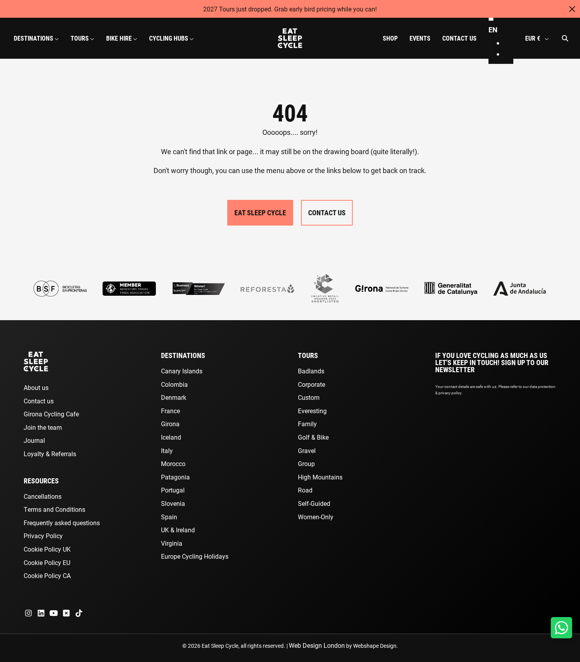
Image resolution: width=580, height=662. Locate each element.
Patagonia (175, 477)
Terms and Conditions (54, 509)
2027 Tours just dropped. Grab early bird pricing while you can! (290, 9)
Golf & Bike (313, 437)
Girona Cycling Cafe (51, 414)
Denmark (173, 397)
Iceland (171, 437)
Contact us (39, 401)
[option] (508, 43)
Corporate (311, 384)
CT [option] (508, 54)
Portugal (173, 490)
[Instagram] (28, 613)
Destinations (183, 355)
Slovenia (173, 503)
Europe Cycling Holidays (194, 556)
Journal (34, 440)
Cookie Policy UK (47, 549)
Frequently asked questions (62, 522)
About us (36, 387)
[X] (66, 613)
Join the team (43, 427)
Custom (309, 397)
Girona (170, 424)
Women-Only (315, 517)
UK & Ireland (178, 530)
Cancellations (43, 496)
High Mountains (320, 477)
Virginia (171, 543)
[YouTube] (53, 613)
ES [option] (508, 43)
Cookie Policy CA (47, 575)
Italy (167, 450)
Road (305, 490)
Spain (169, 517)
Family (307, 424)
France (170, 411)
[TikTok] (79, 613)
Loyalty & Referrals (50, 453)
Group (306, 463)
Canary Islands (181, 371)
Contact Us (327, 212)
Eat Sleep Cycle (260, 212)
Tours (308, 355)
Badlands (311, 371)
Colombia (174, 384)
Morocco (173, 463)
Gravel (307, 450)
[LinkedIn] (41, 613)
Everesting (312, 411)
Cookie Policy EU (47, 562)
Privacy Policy (43, 535)
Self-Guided (314, 503)
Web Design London (317, 645)
